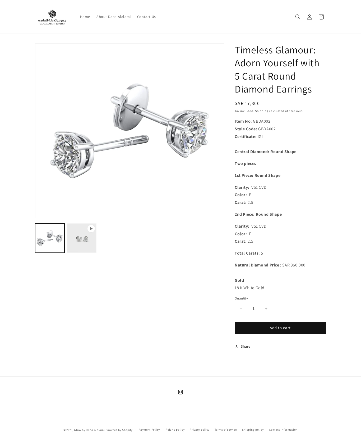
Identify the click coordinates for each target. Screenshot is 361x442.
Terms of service (226, 429)
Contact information (283, 429)
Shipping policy (253, 429)
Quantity (241, 298)
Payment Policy (149, 429)
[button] (298, 17)
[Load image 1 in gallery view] (49, 238)
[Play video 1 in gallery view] (81, 238)
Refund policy (175, 429)
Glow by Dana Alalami (89, 430)
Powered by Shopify (119, 430)
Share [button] (246, 346)
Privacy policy (199, 429)
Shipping (262, 111)
